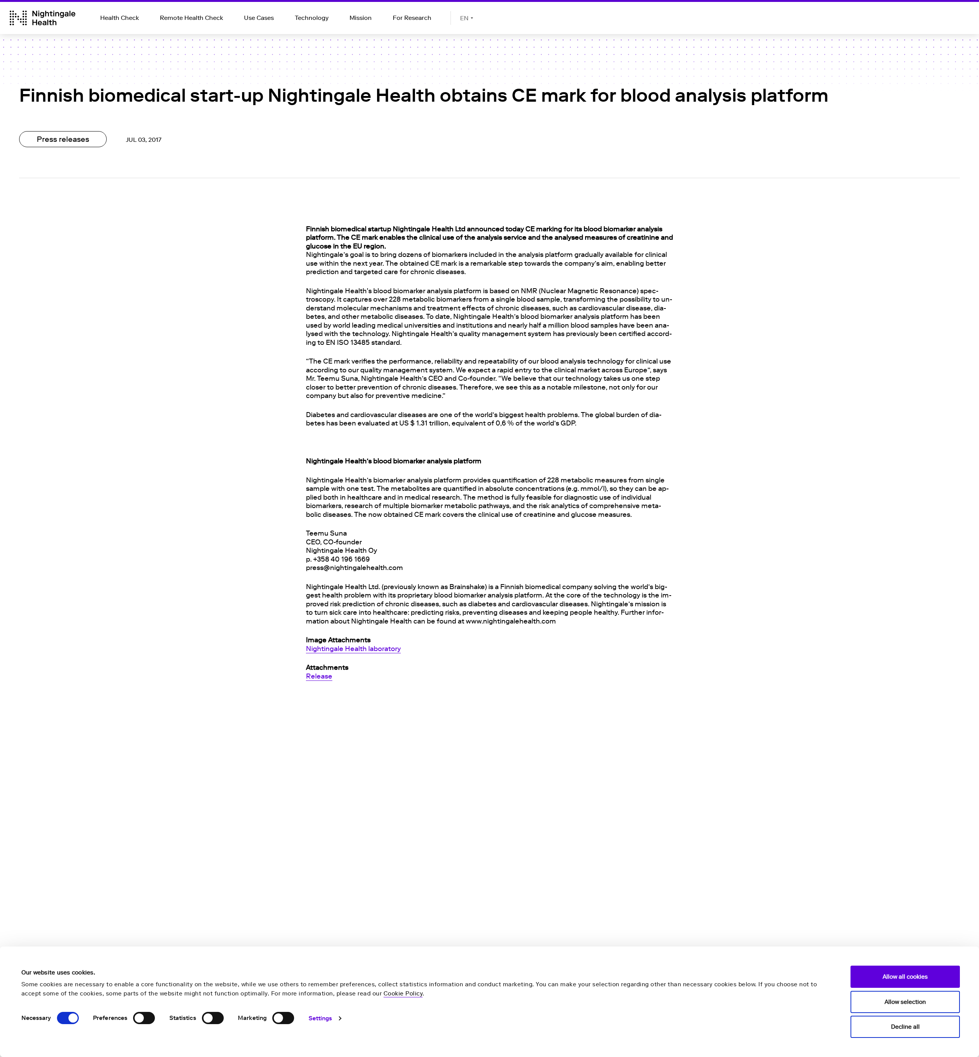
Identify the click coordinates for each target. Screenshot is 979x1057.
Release (319, 676)
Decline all (905, 1026)
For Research (412, 17)
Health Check (119, 17)
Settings (320, 1018)
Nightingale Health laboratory (353, 649)
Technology (312, 17)
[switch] (144, 1018)
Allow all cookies (905, 976)
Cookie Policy (403, 993)
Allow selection (905, 1002)
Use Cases (259, 17)
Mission (361, 17)
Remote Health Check (191, 17)
